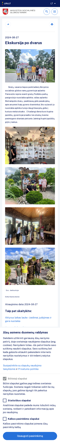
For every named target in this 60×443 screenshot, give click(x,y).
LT (52, 3)
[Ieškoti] (47, 11)
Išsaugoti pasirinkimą (30, 435)
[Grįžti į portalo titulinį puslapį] (6, 3)
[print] (52, 24)
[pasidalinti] (8, 24)
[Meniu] (54, 11)
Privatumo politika (28, 369)
